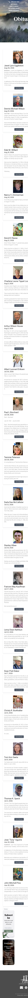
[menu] (26, 2)
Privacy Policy (20, 995)
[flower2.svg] (26, 987)
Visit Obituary (19, 88)
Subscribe (8, 931)
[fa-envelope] (21, 987)
